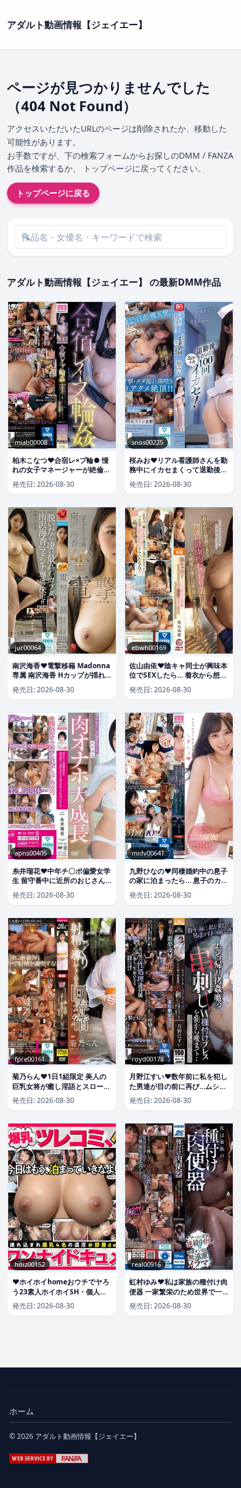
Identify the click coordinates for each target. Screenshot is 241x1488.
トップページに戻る (53, 192)
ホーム (21, 1411)
